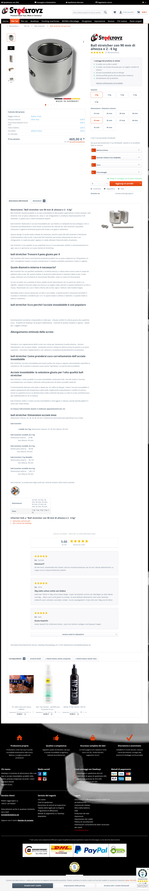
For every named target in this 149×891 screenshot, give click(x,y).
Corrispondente (17, 659)
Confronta (97, 189)
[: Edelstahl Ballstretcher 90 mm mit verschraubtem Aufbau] (11, 59)
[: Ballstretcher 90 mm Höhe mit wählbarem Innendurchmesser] (11, 80)
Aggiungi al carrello (124, 183)
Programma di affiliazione (48, 811)
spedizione (67, 840)
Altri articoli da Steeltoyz (22, 523)
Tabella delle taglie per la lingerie (51, 808)
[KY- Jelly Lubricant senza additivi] (21, 684)
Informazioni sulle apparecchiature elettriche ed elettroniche (92, 800)
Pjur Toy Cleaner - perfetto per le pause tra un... (48, 708)
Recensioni (39, 201)
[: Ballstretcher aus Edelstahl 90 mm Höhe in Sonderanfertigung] (11, 38)
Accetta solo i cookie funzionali (116, 885)
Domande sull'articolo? (21, 521)
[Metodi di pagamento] (129, 776)
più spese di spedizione (77, 142)
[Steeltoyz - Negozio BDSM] (26, 12)
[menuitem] (90, 12)
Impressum (78, 816)
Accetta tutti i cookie (32, 885)
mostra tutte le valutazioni (73, 634)
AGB (76, 811)
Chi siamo (42, 799)
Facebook (40, 774)
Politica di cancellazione (83, 822)
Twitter (45, 774)
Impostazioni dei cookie (83, 819)
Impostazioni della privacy (74, 885)
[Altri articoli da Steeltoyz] (116, 38)
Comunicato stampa (82, 805)
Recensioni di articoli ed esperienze (52, 805)
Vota (122, 189)
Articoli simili (35, 659)
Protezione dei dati (81, 813)
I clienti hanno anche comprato (58, 659)
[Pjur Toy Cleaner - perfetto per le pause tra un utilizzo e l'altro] (48, 684)
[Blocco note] (114, 12)
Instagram (45, 779)
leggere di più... (7, 784)
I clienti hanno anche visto (86, 659)
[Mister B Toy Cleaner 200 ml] (74, 684)
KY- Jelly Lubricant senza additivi (21, 708)
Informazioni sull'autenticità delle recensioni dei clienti (91, 825)
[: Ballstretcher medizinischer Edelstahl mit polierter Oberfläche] (11, 69)
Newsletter (42, 816)
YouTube (40, 779)
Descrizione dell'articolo (18, 201)
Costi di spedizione (45, 802)
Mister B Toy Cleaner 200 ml (74, 707)
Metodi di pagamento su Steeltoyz (51, 813)
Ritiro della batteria (82, 808)
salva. (127, 880)
